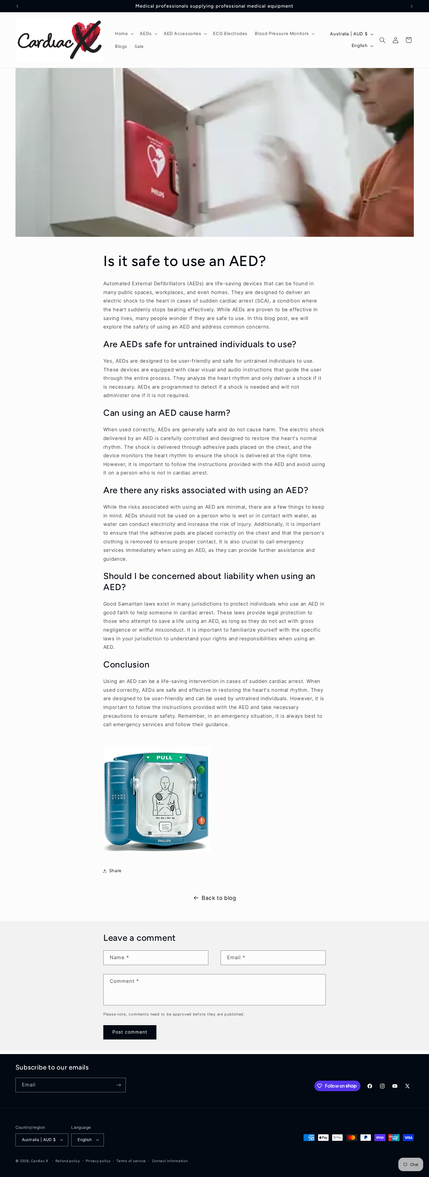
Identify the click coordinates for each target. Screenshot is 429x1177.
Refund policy (67, 1161)
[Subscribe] (118, 1085)
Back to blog (219, 898)
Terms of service (131, 1161)
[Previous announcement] (17, 6)
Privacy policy (98, 1161)
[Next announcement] (411, 6)
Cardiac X (39, 1161)
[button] (123, 33)
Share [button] (115, 870)
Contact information (170, 1161)
